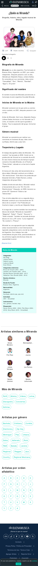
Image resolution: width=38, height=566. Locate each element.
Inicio (6, 6)
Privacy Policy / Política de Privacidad (19, 546)
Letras (31, 396)
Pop (17, 434)
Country (6, 457)
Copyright (25, 558)
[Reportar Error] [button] (6, 243)
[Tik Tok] (11, 536)
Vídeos (23, 396)
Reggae (17, 451)
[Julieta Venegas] (10, 363)
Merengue (7, 434)
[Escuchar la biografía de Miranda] (4, 58)
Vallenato (16, 440)
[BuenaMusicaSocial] (6, 536)
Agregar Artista (11, 554)
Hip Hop (20, 429)
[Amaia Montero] (10, 338)
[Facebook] (16, 536)
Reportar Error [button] (26, 554)
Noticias (6, 407)
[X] (32, 536)
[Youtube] (27, 536)
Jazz (27, 451)
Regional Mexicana (22, 457)
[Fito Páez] (10, 350)
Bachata (6, 423)
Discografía (8, 401)
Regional (7, 451)
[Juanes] (28, 350)
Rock (26, 440)
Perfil (5, 396)
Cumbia (29, 423)
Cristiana (18, 423)
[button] (31, 50)
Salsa (5, 440)
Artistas (14, 6)
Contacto (18, 542)
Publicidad (13, 558)
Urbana (26, 434)
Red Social (25, 6)
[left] (2, 5)
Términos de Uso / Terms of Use (18, 550)
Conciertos (20, 401)
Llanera (24, 445)
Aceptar (18, 564)
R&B (5, 445)
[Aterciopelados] (28, 338)
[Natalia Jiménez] (10, 375)
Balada (14, 445)
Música (14, 396)
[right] (35, 5)
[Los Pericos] (28, 363)
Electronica (8, 429)
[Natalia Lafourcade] (28, 375)
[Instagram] (22, 536)
